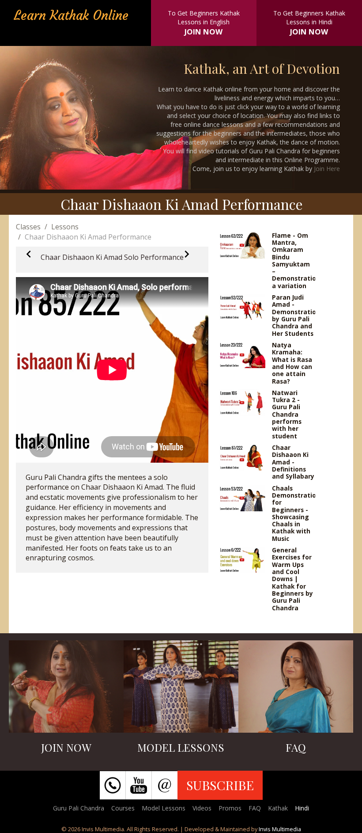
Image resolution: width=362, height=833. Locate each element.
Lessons (65, 227)
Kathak (278, 808)
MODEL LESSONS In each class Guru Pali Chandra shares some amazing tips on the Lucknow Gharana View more (181, 710)
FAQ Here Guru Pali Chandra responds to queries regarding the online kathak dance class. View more (296, 710)
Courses (123, 808)
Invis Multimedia (280, 829)
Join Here (327, 168)
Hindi (302, 808)
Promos (230, 808)
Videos (201, 808)
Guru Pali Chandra (78, 808)
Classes (28, 227)
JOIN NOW (203, 32)
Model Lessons (163, 808)
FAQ (255, 808)
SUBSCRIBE (220, 784)
